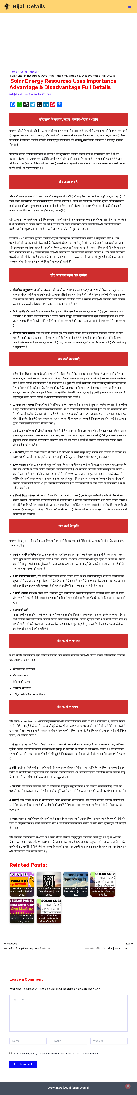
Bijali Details (29, 6)
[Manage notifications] (128, 1086)
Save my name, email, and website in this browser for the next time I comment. (56, 1053)
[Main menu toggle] (130, 6)
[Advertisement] (68, 41)
